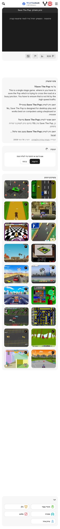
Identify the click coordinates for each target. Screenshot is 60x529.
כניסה (24, 161)
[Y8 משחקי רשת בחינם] (47, 4)
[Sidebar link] (56, 4)
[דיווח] (35, 56)
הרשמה (35, 161)
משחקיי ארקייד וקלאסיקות (41, 139)
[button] (53, 135)
